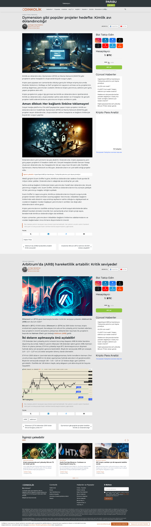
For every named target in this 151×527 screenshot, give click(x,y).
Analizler (64, 9)
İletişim (51, 498)
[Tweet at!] (30, 234)
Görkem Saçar (27, 473)
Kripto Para (28, 240)
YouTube (105, 46)
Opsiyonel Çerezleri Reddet (139, 524)
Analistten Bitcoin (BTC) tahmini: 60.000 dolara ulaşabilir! (75, 247)
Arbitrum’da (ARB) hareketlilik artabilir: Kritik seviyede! (38, 247)
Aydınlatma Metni (124, 493)
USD (112, 62)
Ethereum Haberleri (82, 496)
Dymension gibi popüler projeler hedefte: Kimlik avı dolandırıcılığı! (75, 427)
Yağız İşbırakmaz (35, 268)
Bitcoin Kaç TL (80, 500)
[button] (125, 440)
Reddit (119, 46)
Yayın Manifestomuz (55, 492)
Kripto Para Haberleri (29, 14)
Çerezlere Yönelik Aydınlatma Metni (59, 496)
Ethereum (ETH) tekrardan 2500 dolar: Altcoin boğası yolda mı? (38, 427)
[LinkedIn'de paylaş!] (48, 234)
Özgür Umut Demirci (36, 25)
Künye (51, 490)
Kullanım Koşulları (54, 494)
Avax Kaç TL (80, 505)
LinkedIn (105, 41)
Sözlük (91, 9)
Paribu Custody (81, 490)
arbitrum (33, 419)
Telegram (112, 46)
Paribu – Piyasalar (81, 488)
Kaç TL (71, 9)
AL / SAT (111, 5)
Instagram (98, 41)
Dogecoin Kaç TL (81, 502)
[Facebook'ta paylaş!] (66, 234)
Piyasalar (57, 9)
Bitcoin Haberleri (81, 494)
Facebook (112, 41)
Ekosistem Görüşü (101, 9)
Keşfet (77, 9)
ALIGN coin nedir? (104, 86)
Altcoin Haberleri (28, 261)
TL (109, 62)
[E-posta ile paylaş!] (84, 234)
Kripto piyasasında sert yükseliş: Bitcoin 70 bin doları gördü (109, 105)
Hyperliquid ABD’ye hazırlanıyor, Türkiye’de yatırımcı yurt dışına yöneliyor (52, 174)
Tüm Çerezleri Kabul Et (120, 524)
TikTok (119, 41)
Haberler (49, 9)
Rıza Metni (126, 494)
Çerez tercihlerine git (103, 524)
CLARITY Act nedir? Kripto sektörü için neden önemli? (107, 90)
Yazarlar (84, 9)
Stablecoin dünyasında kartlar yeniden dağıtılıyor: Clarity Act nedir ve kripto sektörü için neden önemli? (108, 98)
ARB (25, 419)
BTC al (109, 67)
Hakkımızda (53, 488)
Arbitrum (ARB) (60, 333)
